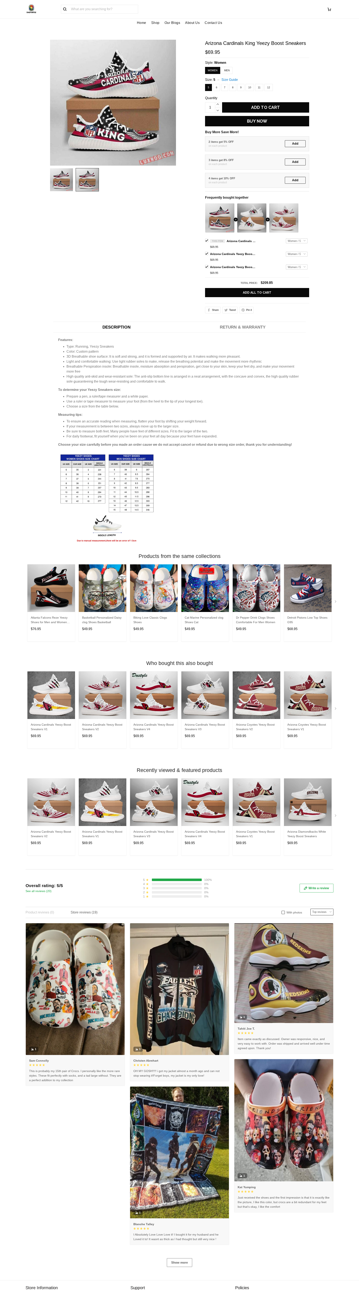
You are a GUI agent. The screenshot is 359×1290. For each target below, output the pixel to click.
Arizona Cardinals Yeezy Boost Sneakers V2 (233, 267)
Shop (155, 23)
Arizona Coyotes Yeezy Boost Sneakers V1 (306, 727)
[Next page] (336, 602)
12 (268, 87)
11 (259, 87)
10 (249, 87)
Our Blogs (172, 23)
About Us (192, 23)
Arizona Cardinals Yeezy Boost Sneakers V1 (51, 727)
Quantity (211, 98)
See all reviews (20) (39, 891)
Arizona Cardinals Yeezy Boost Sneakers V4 (153, 727)
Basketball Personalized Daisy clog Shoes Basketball (102, 620)
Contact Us (213, 23)
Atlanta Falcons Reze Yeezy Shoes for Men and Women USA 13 (49, 620)
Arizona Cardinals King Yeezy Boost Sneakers (241, 241)
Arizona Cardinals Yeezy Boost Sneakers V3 (233, 254)
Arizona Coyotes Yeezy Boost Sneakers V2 (255, 727)
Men (227, 70)
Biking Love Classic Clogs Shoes (150, 620)
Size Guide (229, 79)
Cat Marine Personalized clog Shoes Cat (204, 620)
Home (141, 23)
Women (220, 62)
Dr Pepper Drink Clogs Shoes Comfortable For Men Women (255, 620)
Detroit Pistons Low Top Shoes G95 (307, 620)
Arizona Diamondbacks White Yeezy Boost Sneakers (306, 834)
